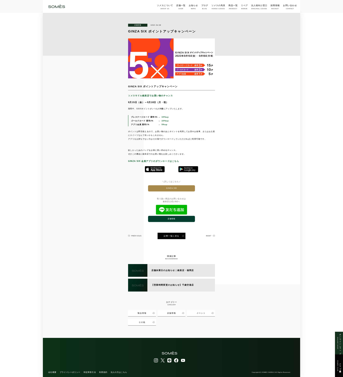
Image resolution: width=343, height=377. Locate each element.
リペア (244, 7)
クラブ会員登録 (339, 365)
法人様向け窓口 (259, 7)
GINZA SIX (171, 188)
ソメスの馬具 (218, 7)
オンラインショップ (339, 343)
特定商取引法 (90, 372)
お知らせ (193, 7)
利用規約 (103, 372)
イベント (201, 313)
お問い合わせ (290, 7)
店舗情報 (137, 25)
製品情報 (142, 313)
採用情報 (275, 7)
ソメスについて (165, 7)
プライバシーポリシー (70, 372)
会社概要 (52, 372)
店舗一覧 (180, 7)
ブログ (204, 7)
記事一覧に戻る (171, 236)
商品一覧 (233, 7)
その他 (142, 322)
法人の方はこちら (119, 372)
